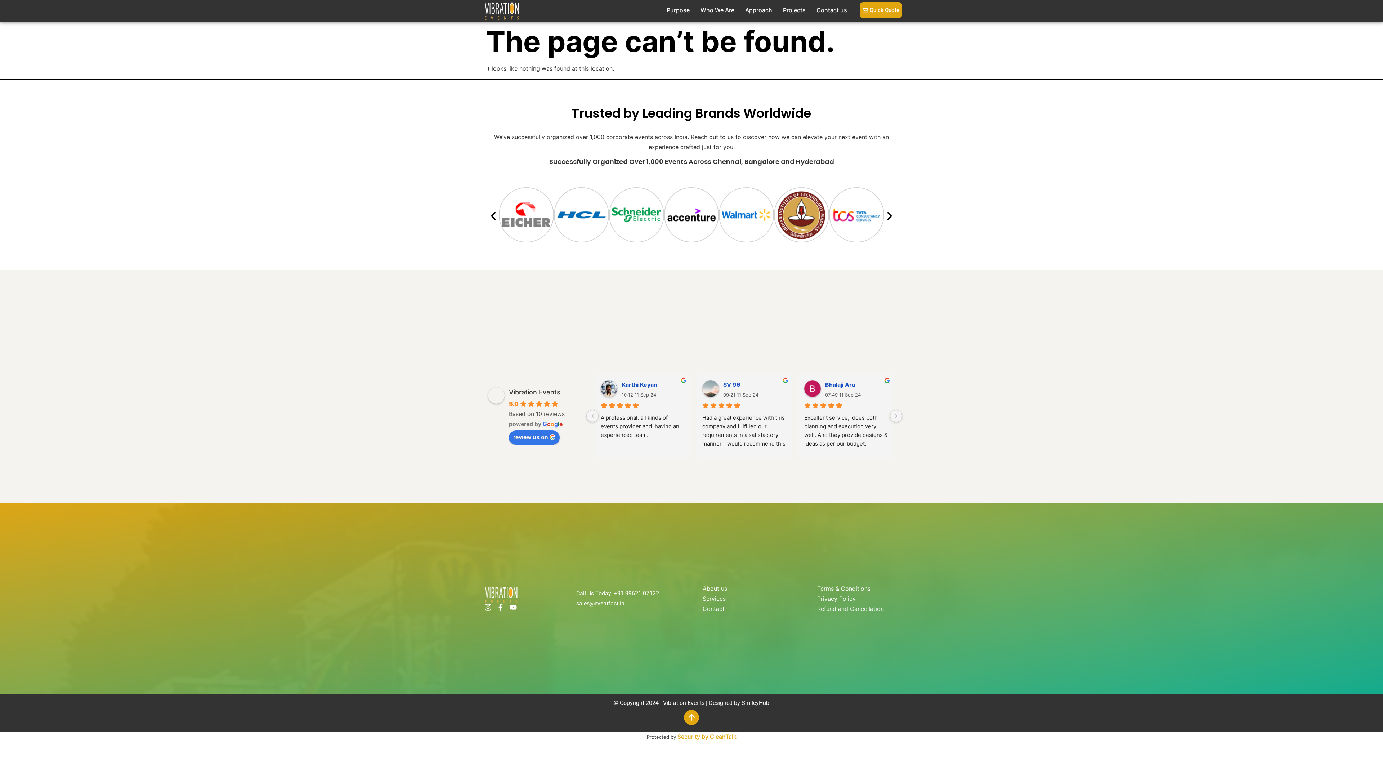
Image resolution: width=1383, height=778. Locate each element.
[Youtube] (513, 607)
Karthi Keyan (639, 384)
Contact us (831, 10)
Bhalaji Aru (840, 384)
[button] (493, 216)
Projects (794, 10)
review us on (530, 437)
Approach (758, 10)
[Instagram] (488, 607)
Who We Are (717, 10)
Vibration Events (534, 392)
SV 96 (731, 384)
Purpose (678, 10)
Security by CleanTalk (707, 736)
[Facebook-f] (500, 607)
